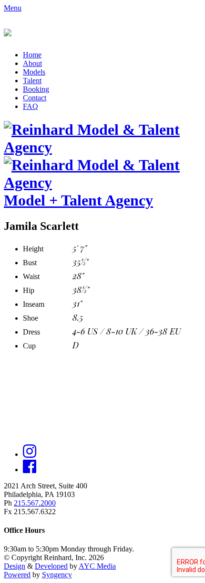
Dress (31, 332)
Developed (51, 566)
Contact (34, 98)
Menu (12, 8)
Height (33, 249)
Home (32, 55)
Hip (28, 290)
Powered (17, 575)
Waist (31, 276)
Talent (32, 80)
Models (34, 72)
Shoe (30, 318)
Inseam (33, 304)
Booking (36, 89)
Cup (29, 346)
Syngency (57, 575)
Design (14, 566)
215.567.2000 (35, 503)
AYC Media (97, 566)
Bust (30, 263)
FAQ (30, 106)
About (32, 63)
